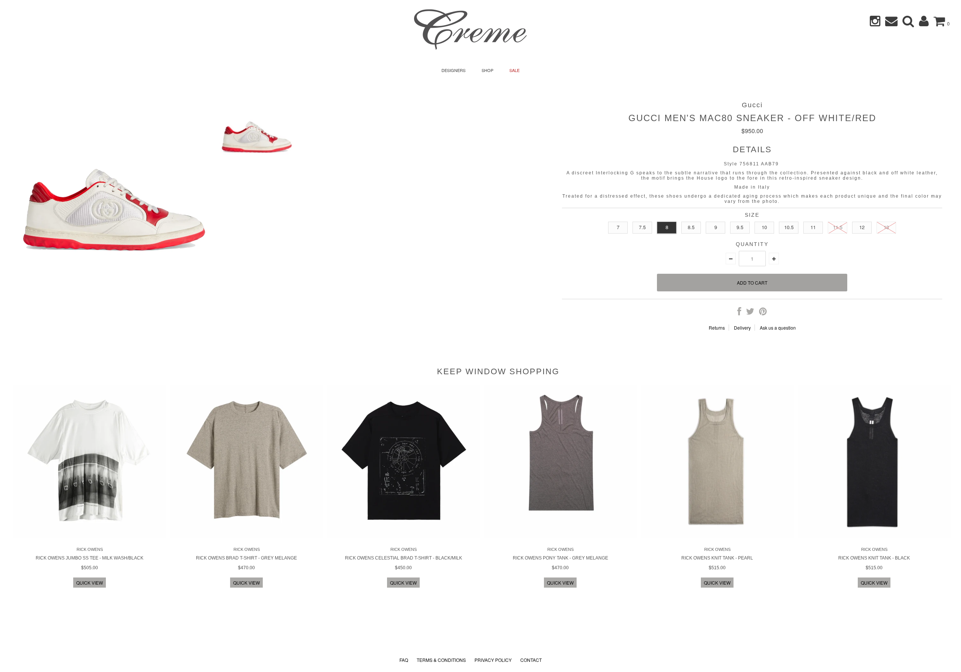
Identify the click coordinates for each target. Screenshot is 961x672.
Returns (717, 327)
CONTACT (531, 660)
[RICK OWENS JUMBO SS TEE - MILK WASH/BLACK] (89, 536)
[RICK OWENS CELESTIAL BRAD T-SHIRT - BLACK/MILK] (403, 536)
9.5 (740, 227)
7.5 (642, 227)
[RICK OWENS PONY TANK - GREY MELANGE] (560, 536)
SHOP (487, 70)
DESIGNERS (453, 70)
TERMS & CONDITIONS (441, 660)
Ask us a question (778, 327)
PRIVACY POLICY (493, 660)
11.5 (837, 227)
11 (813, 227)
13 (886, 227)
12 (862, 227)
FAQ (403, 660)
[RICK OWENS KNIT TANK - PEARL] (717, 536)
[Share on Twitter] (750, 312)
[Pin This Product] (763, 312)
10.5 (789, 227)
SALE (514, 70)
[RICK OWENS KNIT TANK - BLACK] (874, 536)
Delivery (742, 327)
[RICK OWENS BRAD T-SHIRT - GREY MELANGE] (246, 536)
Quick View (89, 582)
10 (764, 227)
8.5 (691, 227)
